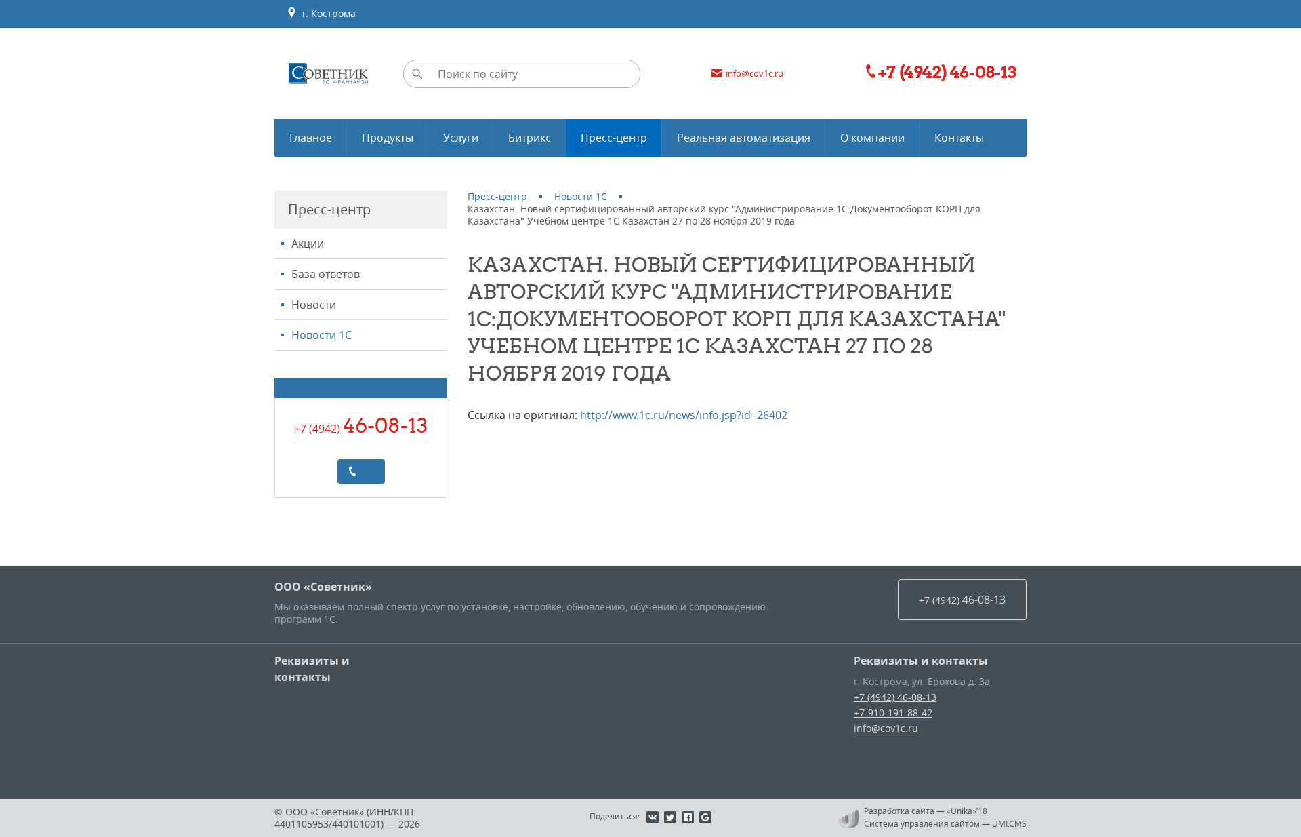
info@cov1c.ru (886, 728)
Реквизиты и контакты (312, 668)
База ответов (325, 274)
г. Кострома (326, 13)
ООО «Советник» (323, 586)
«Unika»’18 (967, 810)
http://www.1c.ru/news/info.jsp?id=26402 (683, 415)
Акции (307, 243)
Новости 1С (321, 335)
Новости (313, 304)
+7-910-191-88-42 (893, 712)
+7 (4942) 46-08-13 (895, 696)
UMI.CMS (1009, 823)
